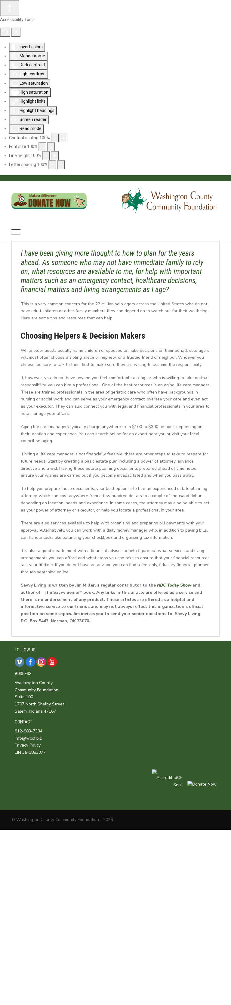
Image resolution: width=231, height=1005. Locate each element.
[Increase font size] (51, 146)
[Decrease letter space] (52, 164)
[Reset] (5, 32)
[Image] (49, 213)
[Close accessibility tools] (15, 32)
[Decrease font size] (42, 146)
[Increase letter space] (61, 164)
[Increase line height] (55, 155)
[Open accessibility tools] (9, 8)
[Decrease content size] (55, 138)
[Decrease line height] (46, 155)
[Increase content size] (63, 138)
